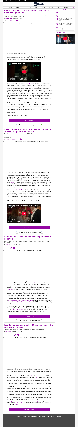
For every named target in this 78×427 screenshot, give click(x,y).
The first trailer (10, 56)
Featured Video (60, 32)
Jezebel (13, 0)
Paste (5, 0)
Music (36, 7)
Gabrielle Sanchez (8, 18)
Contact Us (58, 416)
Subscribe (51, 7)
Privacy (52, 416)
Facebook (41, 416)
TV (23, 7)
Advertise (29, 416)
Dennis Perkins (8, 331)
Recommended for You (62, 9)
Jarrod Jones (7, 244)
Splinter (17, 0)
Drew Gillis (7, 135)
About (18, 416)
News (17, 7)
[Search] (4, 7)
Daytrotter (22, 0)
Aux (58, 7)
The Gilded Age (13, 139)
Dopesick (10, 20)
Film (30, 7)
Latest (10, 7)
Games (43, 7)
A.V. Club (9, 0)
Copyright (47, 416)
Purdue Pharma (29, 83)
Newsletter (66, 7)
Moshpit (26, 0)
